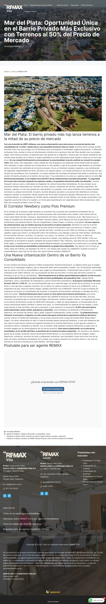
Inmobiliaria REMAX (12, 46)
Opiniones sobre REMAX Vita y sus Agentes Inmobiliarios (31, 519)
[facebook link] (9, 495)
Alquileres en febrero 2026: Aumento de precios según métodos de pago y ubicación (36, 436)
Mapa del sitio (9, 508)
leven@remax (48, 482)
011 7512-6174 (12, 488)
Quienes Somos (62, 5)
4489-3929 (48, 486)
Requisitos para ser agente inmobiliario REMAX (26, 529)
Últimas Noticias (87, 5)
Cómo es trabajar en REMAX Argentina (22, 524)
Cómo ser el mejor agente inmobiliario (21, 513)
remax (48, 434)
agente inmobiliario (13, 434)
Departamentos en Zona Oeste (41, 5)
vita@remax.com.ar (14, 484)
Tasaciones (74, 5)
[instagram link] (4, 495)
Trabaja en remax (30, 11)
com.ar (57, 482)
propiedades (40, 434)
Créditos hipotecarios (28, 434)
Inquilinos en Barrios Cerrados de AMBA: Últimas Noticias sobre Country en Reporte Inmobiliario (40, 438)
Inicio (26, 5)
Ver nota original (53, 342)
